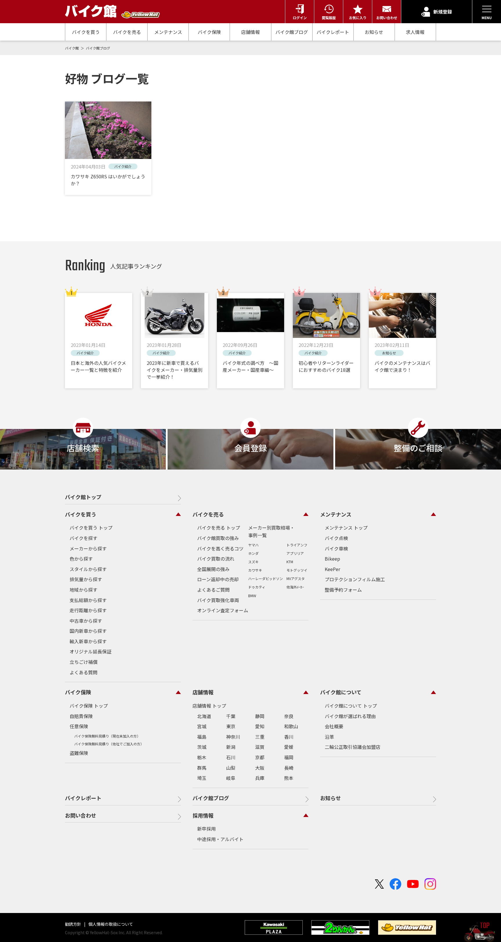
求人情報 (415, 32)
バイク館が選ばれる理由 (350, 716)
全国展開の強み (213, 569)
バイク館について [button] (341, 692)
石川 (230, 757)
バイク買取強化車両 (218, 600)
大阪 (259, 767)
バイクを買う (86, 31)
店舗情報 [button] (203, 692)
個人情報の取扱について (110, 924)
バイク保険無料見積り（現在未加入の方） (107, 735)
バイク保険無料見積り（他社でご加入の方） (109, 743)
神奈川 (233, 736)
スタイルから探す (88, 569)
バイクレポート (333, 31)
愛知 (259, 726)
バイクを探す (83, 538)
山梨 (230, 767)
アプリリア (295, 553)
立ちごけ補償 (83, 661)
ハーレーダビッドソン (265, 578)
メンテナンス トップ (346, 527)
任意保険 (79, 726)
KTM (289, 561)
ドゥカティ (256, 586)
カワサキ (255, 570)
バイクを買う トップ (91, 527)
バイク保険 (209, 31)
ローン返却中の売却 (218, 579)
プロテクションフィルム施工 (355, 579)
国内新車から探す (88, 630)
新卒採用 (206, 828)
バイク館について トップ (351, 705)
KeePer (332, 569)
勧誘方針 (73, 924)
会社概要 (334, 726)
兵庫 (259, 777)
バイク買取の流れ (215, 558)
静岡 (259, 716)
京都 (259, 757)
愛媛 (288, 746)
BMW (252, 595)
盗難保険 (79, 752)
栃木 (201, 757)
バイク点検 (336, 538)
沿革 (329, 736)
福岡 (288, 757)
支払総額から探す (88, 600)
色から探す (81, 558)
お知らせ (374, 31)
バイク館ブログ (291, 31)
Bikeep (332, 558)
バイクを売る (127, 31)
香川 (288, 736)
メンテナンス (168, 31)
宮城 (201, 726)
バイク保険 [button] (78, 692)
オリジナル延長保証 (90, 651)
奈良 (288, 716)
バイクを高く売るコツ (220, 548)
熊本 (288, 777)
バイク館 (72, 48)
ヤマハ (253, 544)
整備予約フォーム (343, 589)
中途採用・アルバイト (220, 839)
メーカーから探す (88, 548)
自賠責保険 (81, 716)
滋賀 (259, 746)
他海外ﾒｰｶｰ (295, 586)
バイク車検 (336, 548)
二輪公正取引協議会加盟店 (352, 746)
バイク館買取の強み (218, 538)
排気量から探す (86, 579)
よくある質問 (83, 672)
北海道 (204, 716)
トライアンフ (296, 544)
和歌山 (291, 726)
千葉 (230, 716)
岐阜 (230, 777)
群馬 (201, 767)
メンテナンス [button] (335, 514)
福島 (201, 736)
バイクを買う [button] (80, 514)
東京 (230, 726)
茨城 (201, 746)
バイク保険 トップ (89, 705)
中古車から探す (86, 620)
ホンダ (253, 553)
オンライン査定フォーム (222, 610)
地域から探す (83, 589)
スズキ (253, 561)
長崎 (288, 767)
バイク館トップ (83, 497)
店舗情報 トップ (209, 705)
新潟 (230, 746)
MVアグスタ (295, 578)
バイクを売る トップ (218, 527)
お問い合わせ (80, 815)
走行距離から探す (88, 610)
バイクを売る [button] (208, 514)
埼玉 (201, 777)
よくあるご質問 (213, 589)
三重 (259, 736)
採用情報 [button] (203, 815)
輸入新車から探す (88, 641)
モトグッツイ (296, 570)
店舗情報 (250, 31)
